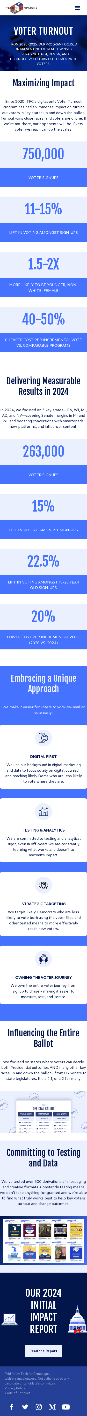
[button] (77, 7)
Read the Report (43, 1351)
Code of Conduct (17, 1393)
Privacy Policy (15, 1388)
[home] (22, 8)
